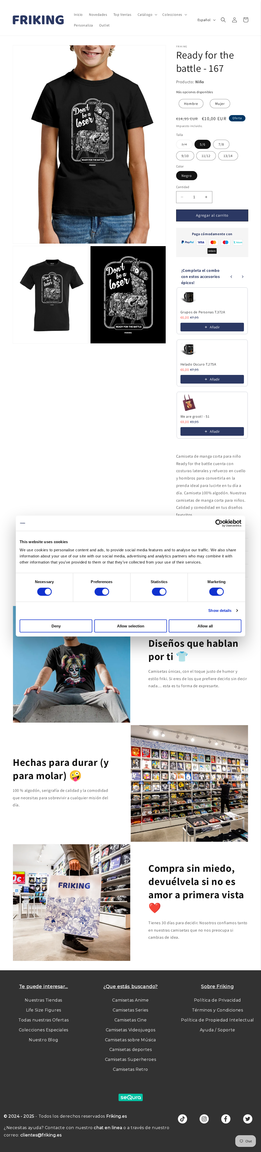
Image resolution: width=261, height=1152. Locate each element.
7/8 (221, 144)
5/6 (202, 144)
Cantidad (182, 187)
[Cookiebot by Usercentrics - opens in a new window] (219, 523)
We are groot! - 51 (195, 416)
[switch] (102, 592)
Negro (186, 175)
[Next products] (242, 276)
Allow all (205, 626)
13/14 (228, 155)
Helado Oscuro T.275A (198, 364)
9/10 (185, 155)
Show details (219, 610)
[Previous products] (231, 276)
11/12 (206, 155)
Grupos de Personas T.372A (202, 312)
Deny (56, 626)
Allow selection (130, 626)
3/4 (186, 145)
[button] (147, 14)
